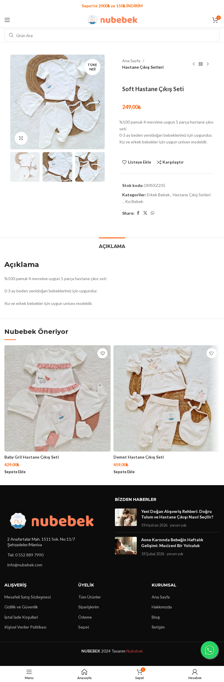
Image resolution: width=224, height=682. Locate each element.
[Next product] (207, 63)
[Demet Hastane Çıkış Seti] (166, 398)
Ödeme (85, 617)
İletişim (158, 626)
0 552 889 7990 (29, 554)
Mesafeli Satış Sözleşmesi (27, 596)
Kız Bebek (134, 201)
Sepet (83, 626)
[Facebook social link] (137, 213)
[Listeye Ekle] (102, 353)
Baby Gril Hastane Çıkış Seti (31, 456)
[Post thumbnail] (126, 518)
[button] (16, 102)
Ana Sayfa (131, 60)
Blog (156, 617)
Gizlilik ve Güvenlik (21, 606)
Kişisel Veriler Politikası (25, 626)
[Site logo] (112, 19)
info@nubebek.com (24, 564)
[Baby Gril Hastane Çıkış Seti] (57, 398)
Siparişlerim (88, 606)
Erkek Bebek (158, 194)
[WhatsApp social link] (152, 213)
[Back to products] (200, 63)
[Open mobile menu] (7, 20)
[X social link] (145, 213)
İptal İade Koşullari (21, 617)
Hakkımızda (162, 606)
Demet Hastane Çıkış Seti (138, 456)
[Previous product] (193, 63)
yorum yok (178, 525)
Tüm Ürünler (89, 596)
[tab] (112, 245)
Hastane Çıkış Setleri (143, 67)
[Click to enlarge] (21, 138)
